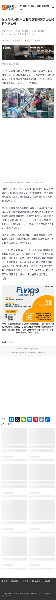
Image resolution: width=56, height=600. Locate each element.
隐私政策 (36, 581)
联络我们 (15, 581)
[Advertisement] (26, 146)
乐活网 (4, 581)
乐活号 (26, 581)
